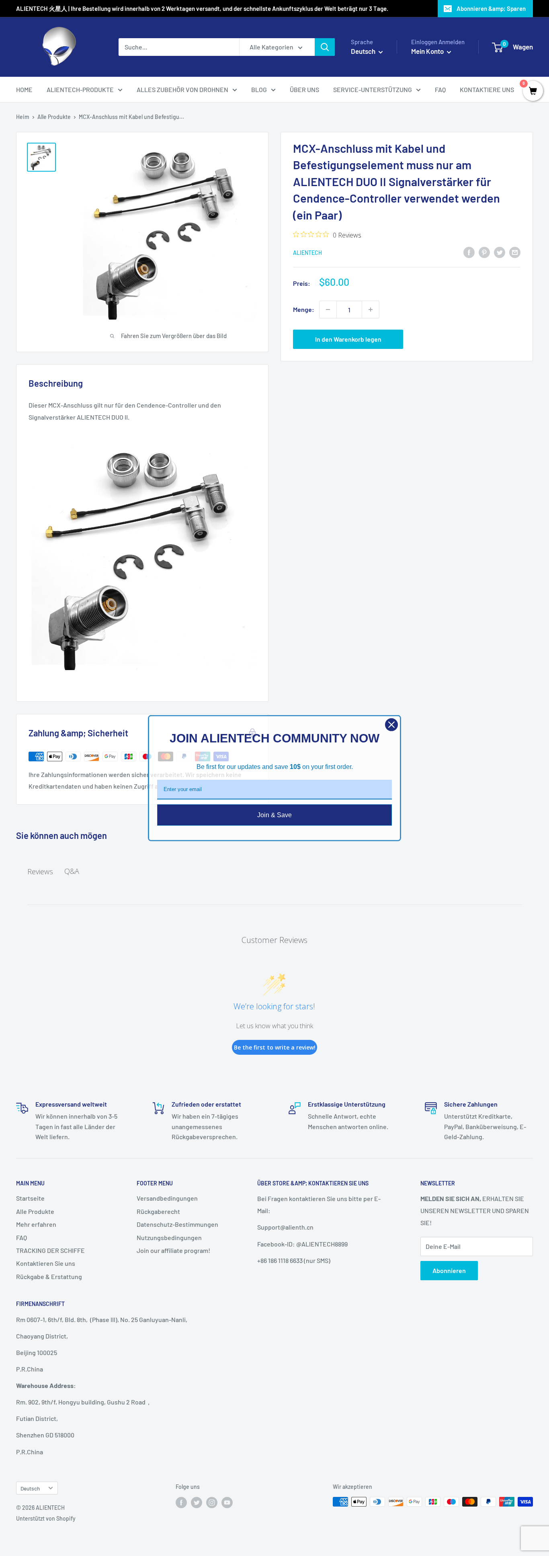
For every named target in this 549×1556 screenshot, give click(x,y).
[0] (533, 91)
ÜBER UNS (304, 89)
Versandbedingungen (167, 1198)
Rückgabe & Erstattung (49, 1276)
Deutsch (30, 1488)
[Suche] (325, 47)
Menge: (303, 309)
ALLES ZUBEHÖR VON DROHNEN (182, 89)
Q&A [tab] (71, 871)
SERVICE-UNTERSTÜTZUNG (372, 89)
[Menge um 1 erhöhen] (370, 309)
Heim (22, 116)
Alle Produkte (54, 116)
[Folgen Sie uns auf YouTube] (227, 1502)
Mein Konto (428, 51)
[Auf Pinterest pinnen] (484, 252)
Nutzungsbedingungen (169, 1237)
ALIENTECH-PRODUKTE (80, 89)
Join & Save (274, 814)
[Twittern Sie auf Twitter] (499, 252)
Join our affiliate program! (173, 1250)
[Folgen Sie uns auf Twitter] (196, 1502)
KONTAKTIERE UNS (487, 89)
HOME (24, 89)
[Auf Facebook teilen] (469, 252)
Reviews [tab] (40, 871)
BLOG (259, 89)
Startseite (30, 1198)
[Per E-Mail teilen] (514, 252)
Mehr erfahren (36, 1224)
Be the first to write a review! (274, 1047)
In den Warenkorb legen (348, 339)
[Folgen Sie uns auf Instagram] (211, 1502)
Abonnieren (449, 1270)
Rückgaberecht (158, 1211)
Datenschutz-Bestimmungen (177, 1224)
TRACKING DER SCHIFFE (50, 1250)
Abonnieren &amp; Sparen (491, 8)
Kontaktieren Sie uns (45, 1263)
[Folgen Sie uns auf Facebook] (181, 1502)
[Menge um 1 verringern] (328, 309)
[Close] (391, 724)
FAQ (440, 89)
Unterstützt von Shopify (46, 1518)
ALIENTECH (307, 252)
